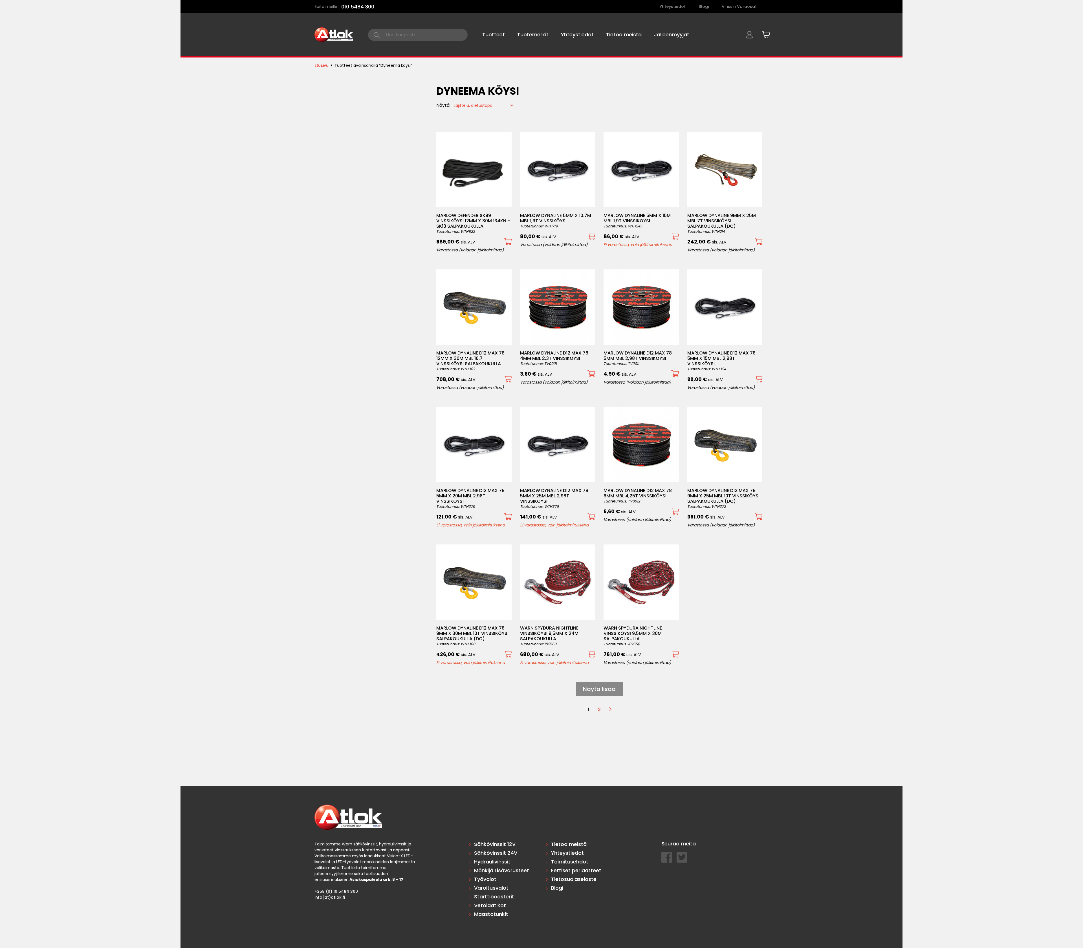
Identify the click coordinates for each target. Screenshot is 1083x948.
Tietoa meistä (624, 34)
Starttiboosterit (494, 896)
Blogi (704, 6)
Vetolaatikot (490, 905)
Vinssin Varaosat (739, 6)
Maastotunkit (491, 914)
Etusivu (321, 65)
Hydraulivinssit (492, 861)
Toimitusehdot (569, 861)
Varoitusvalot (491, 887)
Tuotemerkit (533, 34)
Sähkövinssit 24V (495, 852)
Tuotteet (493, 34)
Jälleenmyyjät (671, 34)
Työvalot (485, 879)
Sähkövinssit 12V (495, 844)
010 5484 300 (357, 6)
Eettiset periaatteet (576, 870)
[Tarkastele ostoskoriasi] (764, 34)
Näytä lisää (599, 689)
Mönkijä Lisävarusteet (501, 870)
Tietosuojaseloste (573, 879)
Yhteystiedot (673, 6)
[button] (508, 241)
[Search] (377, 35)
